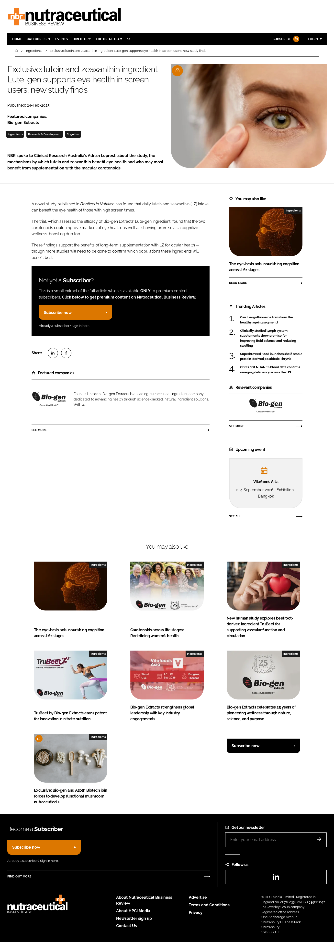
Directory (82, 39)
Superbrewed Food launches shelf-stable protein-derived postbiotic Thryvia (271, 357)
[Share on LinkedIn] (53, 353)
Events (61, 39)
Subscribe (282, 39)
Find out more (19, 876)
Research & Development (44, 134)
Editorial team (109, 39)
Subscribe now (58, 312)
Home (17, 39)
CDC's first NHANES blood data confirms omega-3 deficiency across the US (270, 370)
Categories (36, 39)
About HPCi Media (133, 911)
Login (313, 39)
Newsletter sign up (134, 918)
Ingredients (15, 134)
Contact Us (126, 925)
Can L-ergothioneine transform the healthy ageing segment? (266, 320)
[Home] (17, 51)
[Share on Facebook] (66, 353)
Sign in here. (81, 326)
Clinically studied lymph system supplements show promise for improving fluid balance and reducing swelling (268, 338)
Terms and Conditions (209, 905)
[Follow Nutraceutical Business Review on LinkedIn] (276, 878)
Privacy (195, 912)
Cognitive (73, 134)
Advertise (198, 897)
